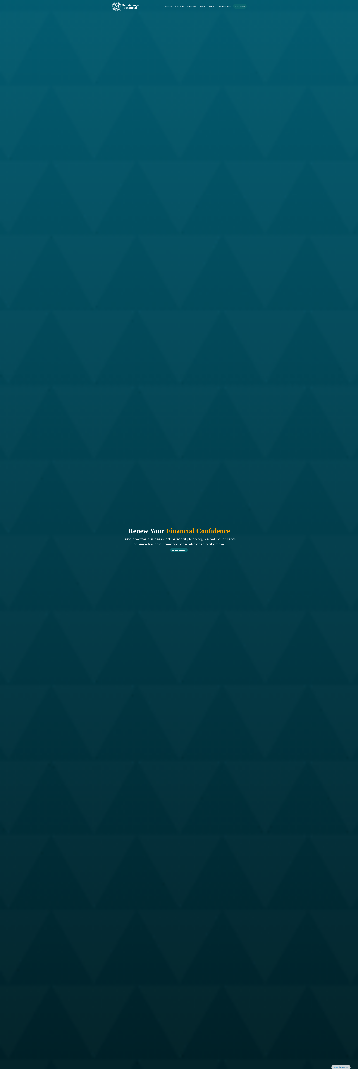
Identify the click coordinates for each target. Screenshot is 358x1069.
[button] (169, 6)
